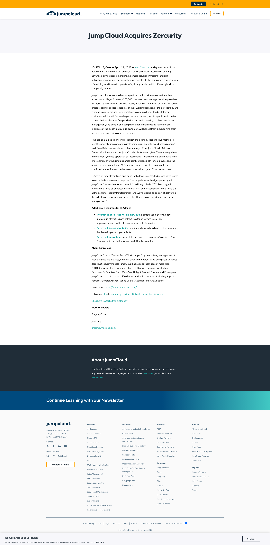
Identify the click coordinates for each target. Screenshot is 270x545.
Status (194, 490)
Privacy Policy (88, 523)
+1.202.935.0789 (62, 430)
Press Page (196, 447)
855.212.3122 (98, 377)
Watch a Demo (199, 13)
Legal (107, 523)
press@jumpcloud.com (104, 327)
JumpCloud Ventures (200, 455)
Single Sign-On (93, 496)
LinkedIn (136, 294)
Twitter (126, 294)
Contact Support (199, 472)
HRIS (89, 460)
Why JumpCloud (108, 13)
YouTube (147, 294)
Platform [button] (140, 13)
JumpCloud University (166, 499)
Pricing (154, 13)
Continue (251, 539)
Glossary (195, 485)
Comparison (127, 485)
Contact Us (198, 4)
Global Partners (163, 442)
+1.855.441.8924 (59, 433)
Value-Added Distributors (167, 451)
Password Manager (95, 469)
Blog (105, 294)
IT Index (160, 485)
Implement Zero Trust (131, 459)
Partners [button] (165, 13)
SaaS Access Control (95, 482)
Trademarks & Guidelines (151, 523)
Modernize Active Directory (133, 463)
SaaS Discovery (93, 487)
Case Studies (162, 494)
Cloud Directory (93, 433)
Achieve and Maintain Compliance (136, 429)
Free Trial (217, 13)
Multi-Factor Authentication (98, 464)
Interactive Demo (164, 490)
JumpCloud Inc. (143, 67)
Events (159, 472)
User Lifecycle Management (98, 509)
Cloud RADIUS (93, 442)
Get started (149, 373)
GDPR (125, 523)
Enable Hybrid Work (130, 450)
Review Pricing (60, 464)
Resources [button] (180, 13)
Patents (134, 523)
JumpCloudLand (163, 503)
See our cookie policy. (95, 542)
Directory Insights (94, 455)
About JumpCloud (199, 429)
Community (115, 294)
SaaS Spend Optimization (97, 491)
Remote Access (93, 478)
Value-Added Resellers (166, 455)
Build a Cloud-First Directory (133, 445)
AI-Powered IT (128, 433)
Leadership (196, 433)
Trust (100, 523)
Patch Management (95, 473)
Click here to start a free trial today (109, 300)
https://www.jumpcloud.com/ (121, 287)
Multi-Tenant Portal (164, 433)
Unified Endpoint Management (99, 505)
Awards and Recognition (202, 451)
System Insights (93, 500)
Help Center (197, 481)
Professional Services (200, 476)
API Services (92, 429)
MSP (159, 429)
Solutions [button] (125, 13)
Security (116, 523)
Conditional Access (95, 447)
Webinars (161, 476)
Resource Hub (163, 467)
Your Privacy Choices (173, 523)
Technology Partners (165, 447)
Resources (159, 294)
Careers (195, 442)
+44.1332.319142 (59, 437)
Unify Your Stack (128, 476)
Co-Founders (197, 438)
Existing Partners (164, 438)
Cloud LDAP (92, 438)
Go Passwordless (129, 454)
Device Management (95, 451)
